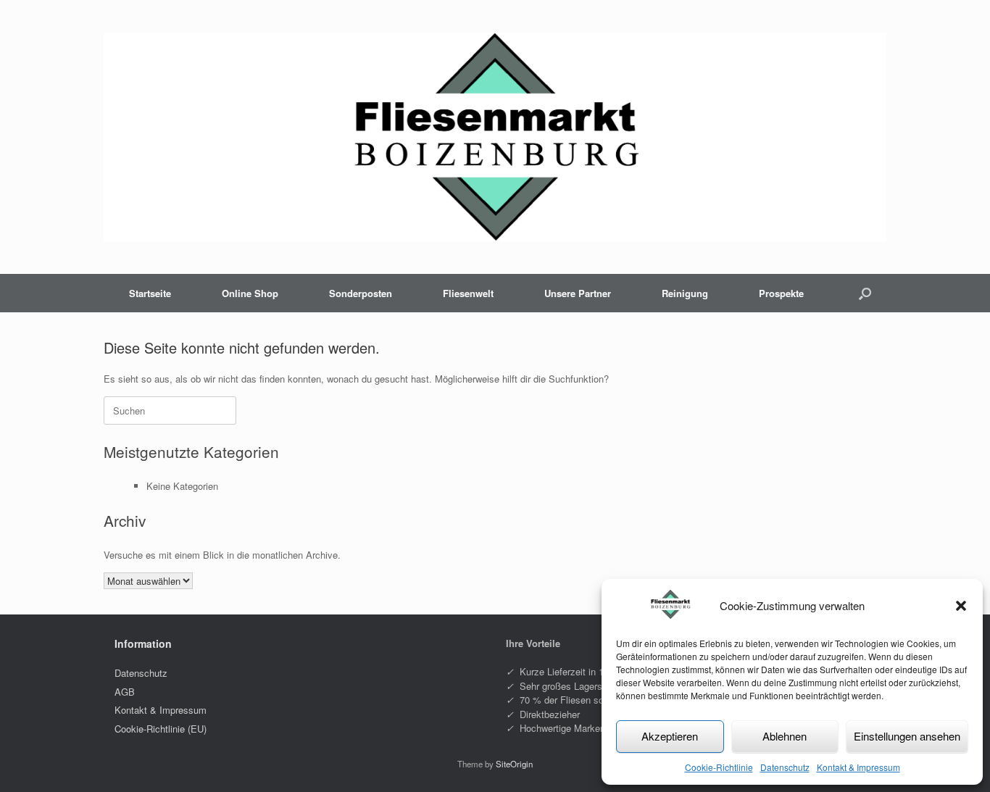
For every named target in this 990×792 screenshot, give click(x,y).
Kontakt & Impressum (858, 767)
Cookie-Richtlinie (719, 767)
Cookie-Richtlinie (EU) (161, 728)
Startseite (150, 293)
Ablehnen (784, 735)
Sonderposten (360, 293)
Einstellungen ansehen (907, 735)
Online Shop (250, 293)
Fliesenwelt (468, 293)
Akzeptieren (669, 735)
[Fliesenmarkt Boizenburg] (495, 137)
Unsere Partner (577, 293)
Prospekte (781, 293)
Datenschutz (785, 767)
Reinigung (685, 293)
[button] (961, 606)
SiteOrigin (514, 764)
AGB (125, 692)
